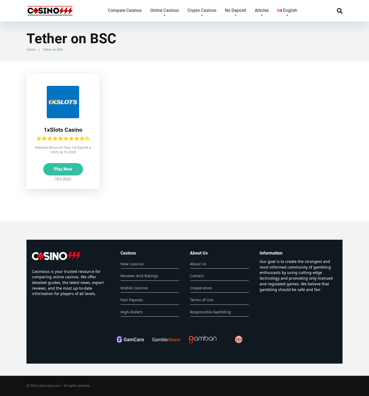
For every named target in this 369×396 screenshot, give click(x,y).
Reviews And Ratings (139, 275)
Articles (262, 10)
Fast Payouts (131, 299)
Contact (197, 275)
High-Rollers (131, 311)
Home (30, 50)
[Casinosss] (49, 8)
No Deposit (235, 10)
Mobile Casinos (134, 287)
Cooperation (201, 287)
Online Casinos (164, 10)
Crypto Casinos (201, 10)
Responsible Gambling (210, 311)
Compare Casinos (125, 10)
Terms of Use (201, 299)
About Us (198, 263)
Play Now (63, 169)
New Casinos (132, 263)
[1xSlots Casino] (63, 116)
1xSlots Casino (63, 129)
